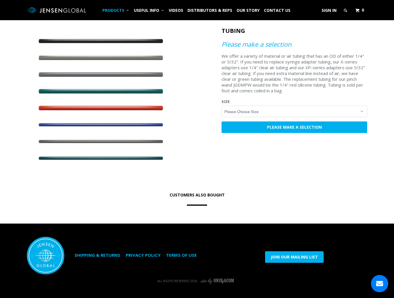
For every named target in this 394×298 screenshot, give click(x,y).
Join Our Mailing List (294, 257)
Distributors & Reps (209, 10)
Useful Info (148, 10)
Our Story (248, 10)
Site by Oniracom (217, 281)
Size (226, 101)
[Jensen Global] (56, 10)
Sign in (329, 10)
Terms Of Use (181, 255)
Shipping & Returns (97, 255)
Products (114, 10)
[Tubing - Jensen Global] (100, 99)
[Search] (346, 10)
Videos (176, 10)
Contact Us (277, 10)
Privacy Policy (143, 255)
